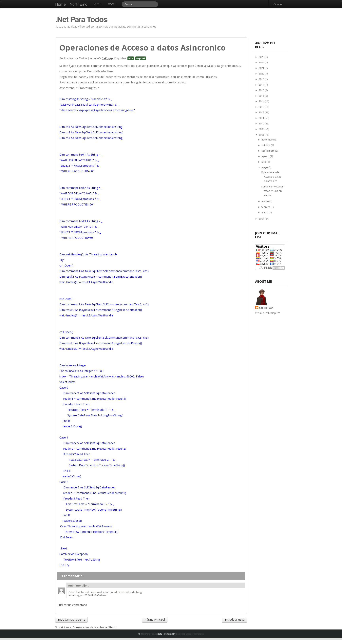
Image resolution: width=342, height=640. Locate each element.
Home (60, 4)
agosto (265, 156)
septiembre (268, 150)
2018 (262, 79)
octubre (266, 145)
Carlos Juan (266, 307)
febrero (266, 207)
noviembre (267, 139)
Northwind (78, 4)
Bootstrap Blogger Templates (190, 633)
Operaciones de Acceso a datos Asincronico (271, 177)
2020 (262, 73)
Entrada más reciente (71, 619)
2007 (262, 218)
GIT (97, 4)
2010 (262, 123)
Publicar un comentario (72, 605)
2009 (262, 129)
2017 (262, 84)
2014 (262, 101)
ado (130, 58)
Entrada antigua (234, 619)
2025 (262, 57)
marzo (265, 201)
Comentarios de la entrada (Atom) (95, 627)
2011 (262, 118)
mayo (264, 167)
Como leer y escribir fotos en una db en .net (272, 191)
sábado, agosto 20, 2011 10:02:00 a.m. (87, 595)
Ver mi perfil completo (267, 313)
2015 (262, 95)
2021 (262, 68)
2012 (262, 112)
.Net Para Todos (81, 19)
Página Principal (155, 619)
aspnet (140, 58)
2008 (262, 134)
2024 (262, 62)
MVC (111, 4)
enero (265, 212)
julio (264, 161)
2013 (262, 107)
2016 (262, 90)
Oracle (278, 4)
